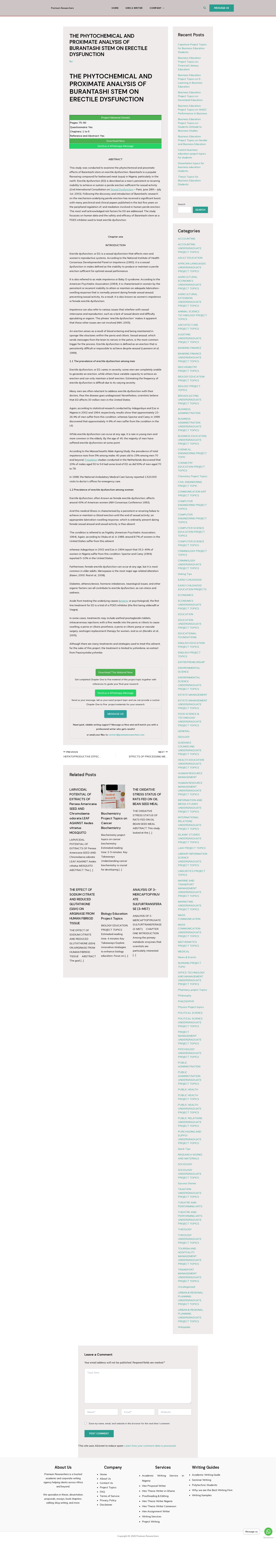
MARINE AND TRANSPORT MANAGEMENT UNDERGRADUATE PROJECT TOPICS (189, 888)
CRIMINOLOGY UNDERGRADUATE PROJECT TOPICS (189, 564)
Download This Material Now (115, 672)
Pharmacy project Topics (192, 989)
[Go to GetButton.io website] (268, 1538)
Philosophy (184, 995)
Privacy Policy (108, 1500)
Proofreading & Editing (155, 1496)
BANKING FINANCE (189, 347)
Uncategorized (186, 1286)
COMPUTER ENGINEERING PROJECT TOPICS (192, 505)
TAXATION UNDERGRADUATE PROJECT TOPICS (189, 1192)
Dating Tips (185, 574)
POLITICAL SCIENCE (190, 1012)
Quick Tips (184, 1148)
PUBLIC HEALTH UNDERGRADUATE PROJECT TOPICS (189, 1108)
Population (91, 459)
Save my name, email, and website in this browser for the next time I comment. (129, 1423)
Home (115, 8)
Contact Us (106, 1482)
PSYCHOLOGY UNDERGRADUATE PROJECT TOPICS (189, 1053)
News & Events (187, 957)
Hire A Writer (134, 8)
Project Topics (108, 1487)
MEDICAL (183, 951)
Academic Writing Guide (206, 1474)
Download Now (115, 140)
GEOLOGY (184, 736)
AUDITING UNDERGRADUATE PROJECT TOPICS (189, 338)
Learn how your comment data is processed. (150, 1445)
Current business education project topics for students (192, 153)
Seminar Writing (201, 1479)
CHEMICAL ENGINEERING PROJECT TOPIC (192, 453)
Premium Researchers (62, 8)
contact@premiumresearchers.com (126, 734)
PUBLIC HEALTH (188, 1089)
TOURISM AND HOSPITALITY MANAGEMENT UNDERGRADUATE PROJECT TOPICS (189, 1256)
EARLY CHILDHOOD (190, 579)
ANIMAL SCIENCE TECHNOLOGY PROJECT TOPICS (192, 315)
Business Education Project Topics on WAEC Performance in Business (192, 109)
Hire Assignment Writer (156, 1511)
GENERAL (184, 731)
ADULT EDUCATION (190, 257)
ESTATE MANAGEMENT (192, 694)
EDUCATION (185, 614)
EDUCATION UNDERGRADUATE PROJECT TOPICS (189, 623)
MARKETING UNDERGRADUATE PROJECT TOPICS (189, 905)
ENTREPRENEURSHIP (191, 662)
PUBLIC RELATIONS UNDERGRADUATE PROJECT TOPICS (190, 1122)
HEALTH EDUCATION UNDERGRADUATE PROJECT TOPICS (191, 763)
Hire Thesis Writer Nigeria (157, 1501)
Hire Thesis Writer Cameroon (159, 1506)
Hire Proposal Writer (154, 1485)
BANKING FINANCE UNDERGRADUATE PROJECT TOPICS (189, 357)
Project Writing (151, 1521)
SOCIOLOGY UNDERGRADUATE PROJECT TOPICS (189, 1173)
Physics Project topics (191, 1007)
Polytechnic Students (204, 1485)
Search (181, 204)
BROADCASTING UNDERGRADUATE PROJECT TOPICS (189, 399)
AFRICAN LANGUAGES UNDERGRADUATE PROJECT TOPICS (192, 267)
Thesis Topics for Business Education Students (189, 180)
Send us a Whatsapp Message (116, 146)
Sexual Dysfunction (122, 189)
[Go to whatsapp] (268, 1532)
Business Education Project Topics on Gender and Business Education (192, 140)
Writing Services (151, 1516)
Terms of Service (109, 1496)
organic (124, 600)
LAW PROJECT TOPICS (192, 848)
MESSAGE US (115, 713)
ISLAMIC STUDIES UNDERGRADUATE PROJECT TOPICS (189, 838)
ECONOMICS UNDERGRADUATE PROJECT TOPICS (189, 604)
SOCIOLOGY (185, 1164)
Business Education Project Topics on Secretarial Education (190, 96)
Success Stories (187, 1183)
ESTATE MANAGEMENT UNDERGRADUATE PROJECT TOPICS (192, 704)
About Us (105, 1478)
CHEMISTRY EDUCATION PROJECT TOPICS (191, 466)
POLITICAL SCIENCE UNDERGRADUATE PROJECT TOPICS (190, 1022)
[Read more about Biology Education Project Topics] (113, 896)
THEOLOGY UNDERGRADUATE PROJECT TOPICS (189, 1238)
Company (155, 8)
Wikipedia (184, 1327)
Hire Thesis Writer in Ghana (158, 1490)
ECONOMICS (185, 595)
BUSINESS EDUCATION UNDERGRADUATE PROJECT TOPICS (192, 439)
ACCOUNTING (186, 238)
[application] (162, 8)
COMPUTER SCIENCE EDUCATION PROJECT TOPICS (191, 531)
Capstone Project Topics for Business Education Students (192, 48)
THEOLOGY (185, 1229)
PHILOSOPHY (186, 1001)
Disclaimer (106, 1504)
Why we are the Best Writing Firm (212, 1490)
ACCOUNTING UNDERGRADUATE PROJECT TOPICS (189, 248)
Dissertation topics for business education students (191, 167)
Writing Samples (202, 1495)
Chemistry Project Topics (192, 476)
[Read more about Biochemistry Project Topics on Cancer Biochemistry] (113, 796)
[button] (204, 8)
